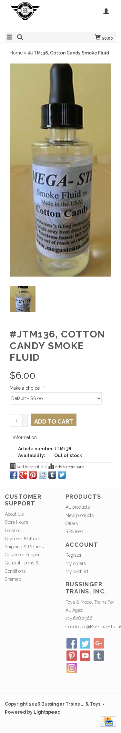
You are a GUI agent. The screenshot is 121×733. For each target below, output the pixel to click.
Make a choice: (26, 388)
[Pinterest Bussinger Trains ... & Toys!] (71, 655)
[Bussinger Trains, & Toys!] (33, 15)
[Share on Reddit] (42, 475)
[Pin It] (33, 475)
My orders (76, 563)
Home (16, 52)
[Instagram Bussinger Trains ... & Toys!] (71, 668)
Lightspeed (47, 712)
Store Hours (16, 522)
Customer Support (23, 554)
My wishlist (77, 571)
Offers (72, 523)
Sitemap (13, 579)
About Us (14, 514)
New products (80, 515)
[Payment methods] (108, 721)
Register (74, 555)
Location (13, 530)
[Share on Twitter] (62, 475)
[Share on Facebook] (13, 475)
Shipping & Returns (24, 546)
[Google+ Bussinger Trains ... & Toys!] (99, 643)
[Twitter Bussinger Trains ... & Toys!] (85, 643)
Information (25, 437)
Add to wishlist (30, 466)
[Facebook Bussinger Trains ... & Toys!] (71, 643)
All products (78, 507)
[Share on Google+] (23, 475)
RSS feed (74, 531)
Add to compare (69, 466)
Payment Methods (23, 538)
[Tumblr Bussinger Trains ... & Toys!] (99, 655)
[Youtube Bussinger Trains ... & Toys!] (85, 655)
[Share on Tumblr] (52, 475)
